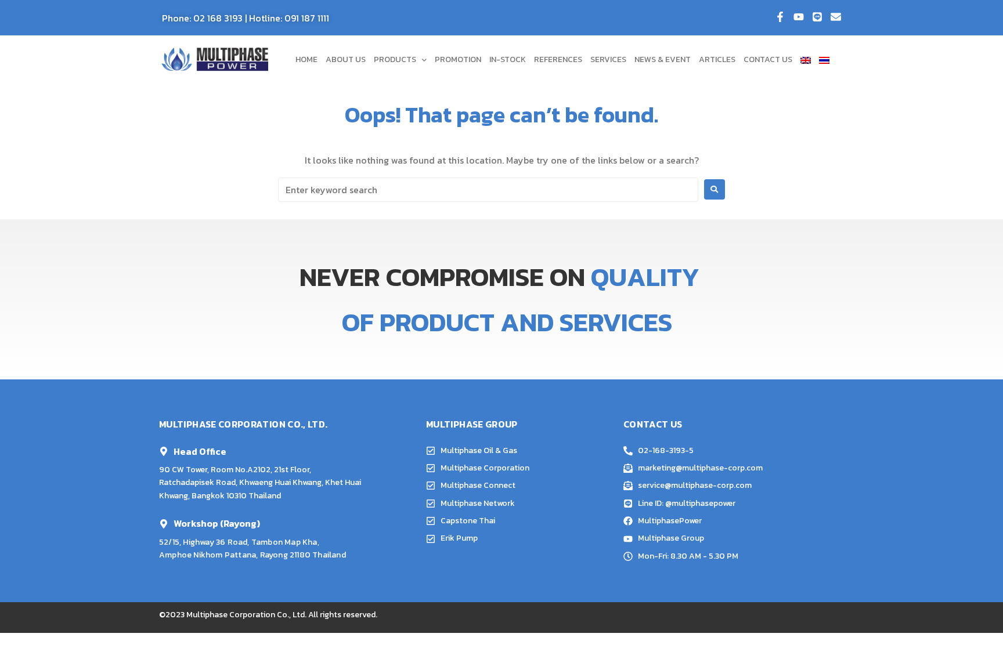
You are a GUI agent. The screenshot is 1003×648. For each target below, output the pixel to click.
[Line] (817, 17)
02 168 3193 (218, 18)
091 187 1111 (306, 18)
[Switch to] (805, 59)
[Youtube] (798, 17)
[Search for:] (488, 190)
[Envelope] (836, 17)
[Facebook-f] (780, 17)
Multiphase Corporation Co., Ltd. (246, 615)
